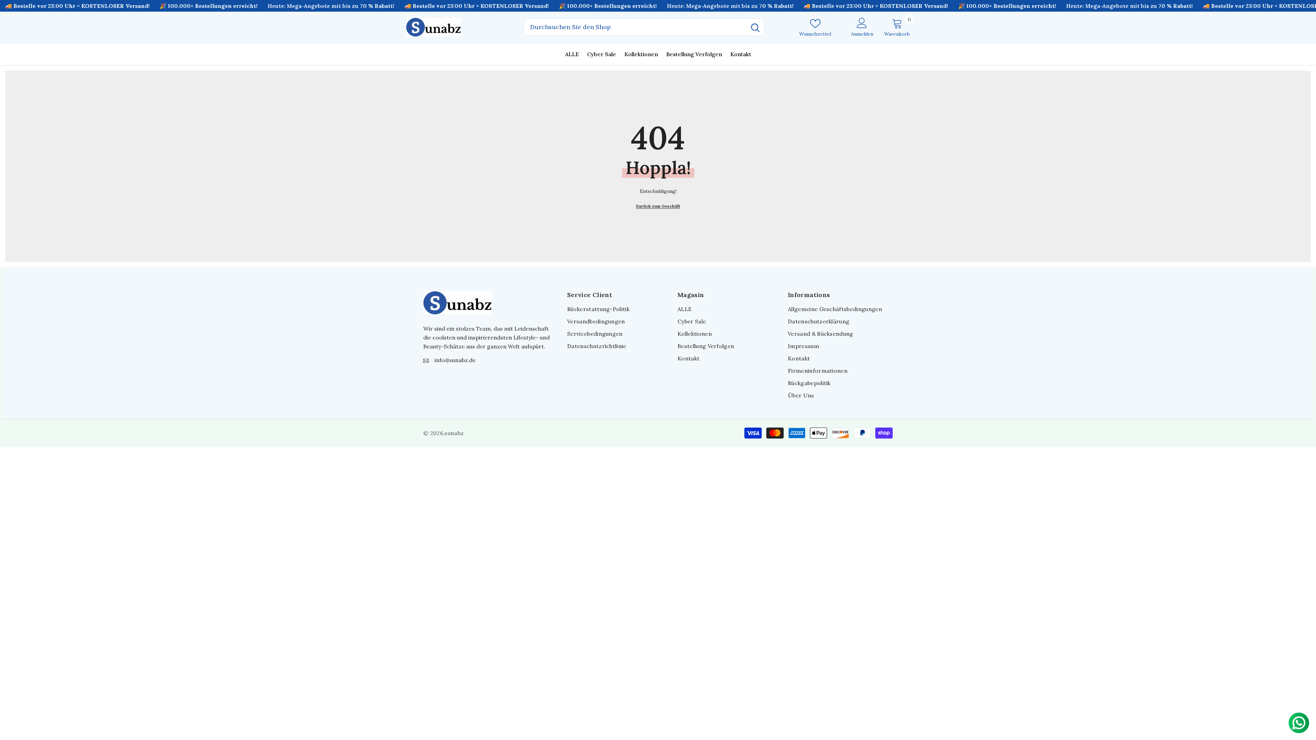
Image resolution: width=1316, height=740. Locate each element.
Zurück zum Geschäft (658, 206)
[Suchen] (644, 27)
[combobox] (635, 27)
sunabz (454, 433)
